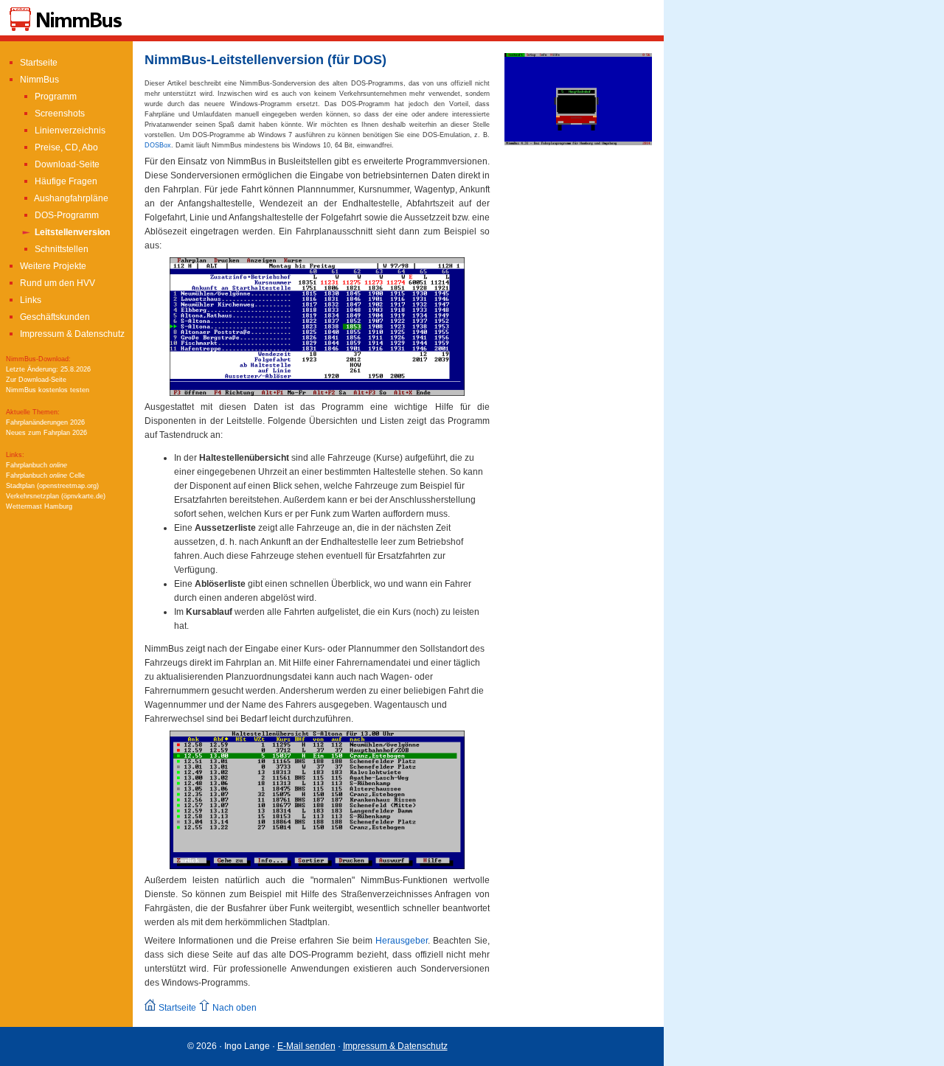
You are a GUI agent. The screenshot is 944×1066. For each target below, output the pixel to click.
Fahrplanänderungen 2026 (45, 422)
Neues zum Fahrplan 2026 (46, 432)
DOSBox (158, 145)
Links (29, 300)
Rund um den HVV (56, 283)
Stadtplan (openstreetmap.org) (52, 486)
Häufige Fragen (64, 181)
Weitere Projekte (52, 266)
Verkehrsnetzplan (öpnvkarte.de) (55, 496)
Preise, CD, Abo (65, 147)
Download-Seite (66, 164)
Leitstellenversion (71, 232)
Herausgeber (401, 941)
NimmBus (38, 79)
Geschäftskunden (54, 317)
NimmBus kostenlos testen (47, 390)
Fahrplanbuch (36, 465)
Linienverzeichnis (68, 130)
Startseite (38, 63)
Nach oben (233, 1008)
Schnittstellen (60, 249)
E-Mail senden (306, 1046)
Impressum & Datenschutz (71, 334)
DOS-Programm (65, 215)
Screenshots (58, 113)
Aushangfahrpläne (70, 198)
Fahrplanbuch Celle (45, 475)
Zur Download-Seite (36, 379)
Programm (54, 96)
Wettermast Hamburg (39, 506)
